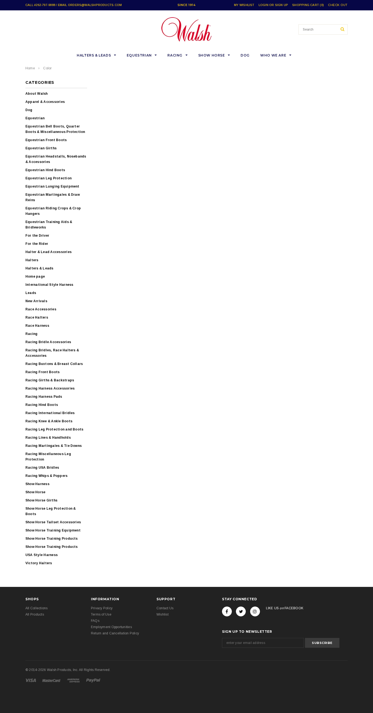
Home (30, 68)
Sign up (281, 5)
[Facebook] (227, 611)
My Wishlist (244, 5)
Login (263, 5)
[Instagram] (255, 611)
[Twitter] (241, 611)
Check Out (338, 5)
